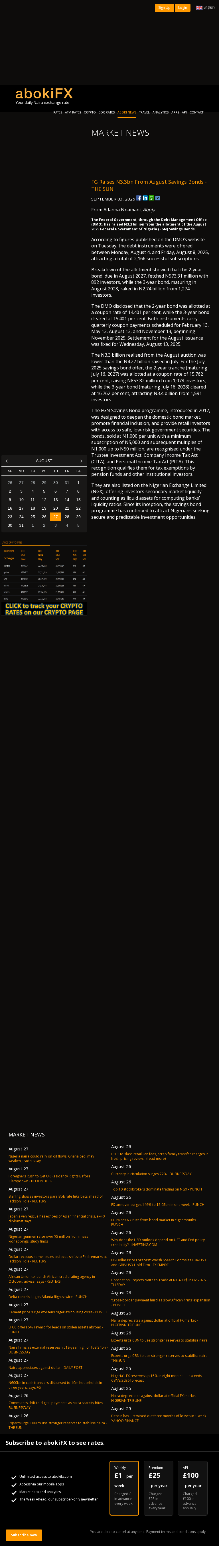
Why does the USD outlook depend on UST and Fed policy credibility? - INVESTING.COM (158, 1242)
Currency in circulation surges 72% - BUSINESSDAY (151, 1173)
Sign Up (164, 7)
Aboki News (126, 112)
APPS (175, 112)
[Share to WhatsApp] (151, 198)
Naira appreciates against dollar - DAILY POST (45, 1367)
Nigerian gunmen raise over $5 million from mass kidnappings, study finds (48, 1239)
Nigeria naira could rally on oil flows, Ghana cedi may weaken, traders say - (51, 1158)
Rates (57, 112)
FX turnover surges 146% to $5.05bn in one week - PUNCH (157, 1204)
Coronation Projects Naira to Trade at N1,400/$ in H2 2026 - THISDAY (159, 1282)
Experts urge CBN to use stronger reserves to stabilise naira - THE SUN (58, 1425)
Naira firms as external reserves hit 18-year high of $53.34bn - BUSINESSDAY (58, 1350)
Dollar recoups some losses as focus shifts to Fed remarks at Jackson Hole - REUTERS (58, 1259)
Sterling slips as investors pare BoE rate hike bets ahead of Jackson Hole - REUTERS (56, 1199)
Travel (144, 112)
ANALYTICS (161, 112)
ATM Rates (73, 112)
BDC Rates (107, 112)
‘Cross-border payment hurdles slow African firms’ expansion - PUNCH (160, 1302)
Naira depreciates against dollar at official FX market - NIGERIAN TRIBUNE (154, 1323)
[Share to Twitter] (157, 198)
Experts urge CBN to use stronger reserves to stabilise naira (159, 1340)
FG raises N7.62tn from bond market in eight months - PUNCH (154, 1222)
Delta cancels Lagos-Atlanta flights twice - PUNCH (48, 1296)
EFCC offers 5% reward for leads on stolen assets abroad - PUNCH (56, 1329)
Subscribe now (24, 1535)
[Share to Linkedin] (145, 198)
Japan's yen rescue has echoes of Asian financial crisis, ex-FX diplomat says (57, 1218)
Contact (196, 112)
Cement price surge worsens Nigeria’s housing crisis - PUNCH (58, 1312)
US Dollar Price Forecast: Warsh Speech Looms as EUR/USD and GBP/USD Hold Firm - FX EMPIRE (158, 1262)
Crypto (90, 112)
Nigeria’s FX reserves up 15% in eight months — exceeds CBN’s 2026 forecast (156, 1378)
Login (182, 7)
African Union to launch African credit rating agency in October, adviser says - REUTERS (52, 1279)
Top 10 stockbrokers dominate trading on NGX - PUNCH (156, 1189)
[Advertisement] (109, 42)
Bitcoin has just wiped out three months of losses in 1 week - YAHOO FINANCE (159, 1418)
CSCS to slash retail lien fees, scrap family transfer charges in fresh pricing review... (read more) (159, 1156)
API (184, 112)
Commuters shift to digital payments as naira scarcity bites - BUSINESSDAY (57, 1405)
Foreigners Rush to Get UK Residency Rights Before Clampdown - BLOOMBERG (49, 1178)
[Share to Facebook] (138, 198)
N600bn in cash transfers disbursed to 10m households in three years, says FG (55, 1385)
